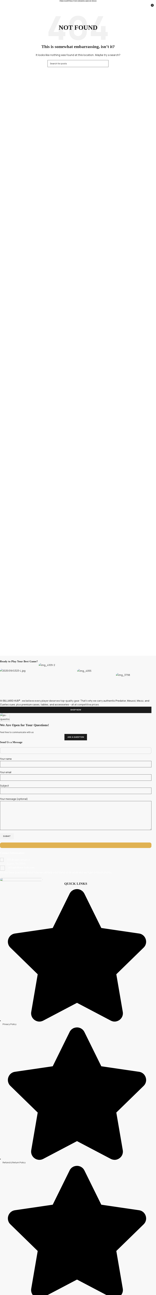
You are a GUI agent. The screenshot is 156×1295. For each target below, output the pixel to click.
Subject (4, 785)
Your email (5, 772)
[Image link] (21, 879)
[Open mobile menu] (3, 5)
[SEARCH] (104, 63)
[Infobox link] (75, 862)
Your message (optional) (14, 799)
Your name (6, 758)
